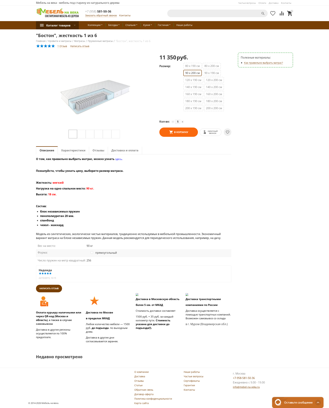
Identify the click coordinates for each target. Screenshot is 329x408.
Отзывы (139, 380)
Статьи (138, 385)
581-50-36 (98, 11)
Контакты (286, 2)
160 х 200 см (214, 94)
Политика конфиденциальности (153, 398)
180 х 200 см (214, 101)
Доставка (273, 2)
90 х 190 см (211, 73)
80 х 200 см (211, 66)
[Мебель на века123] (58, 13)
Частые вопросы (247, 2)
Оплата (262, 2)
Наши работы (192, 371)
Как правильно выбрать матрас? (263, 62)
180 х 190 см (193, 101)
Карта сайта (141, 403)
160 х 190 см (193, 94)
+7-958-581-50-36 (244, 378)
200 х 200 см (214, 108)
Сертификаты (192, 380)
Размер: (165, 66)
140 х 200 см (214, 87)
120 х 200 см (214, 80)
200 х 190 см (193, 108)
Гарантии (189, 385)
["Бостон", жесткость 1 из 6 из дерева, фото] (94, 91)
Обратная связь (143, 389)
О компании (141, 371)
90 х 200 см (192, 73)
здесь (118, 159)
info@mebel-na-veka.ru (246, 387)
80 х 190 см (192, 66)
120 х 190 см (193, 80)
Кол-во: (164, 121)
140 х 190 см (193, 87)
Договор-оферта (144, 394)
